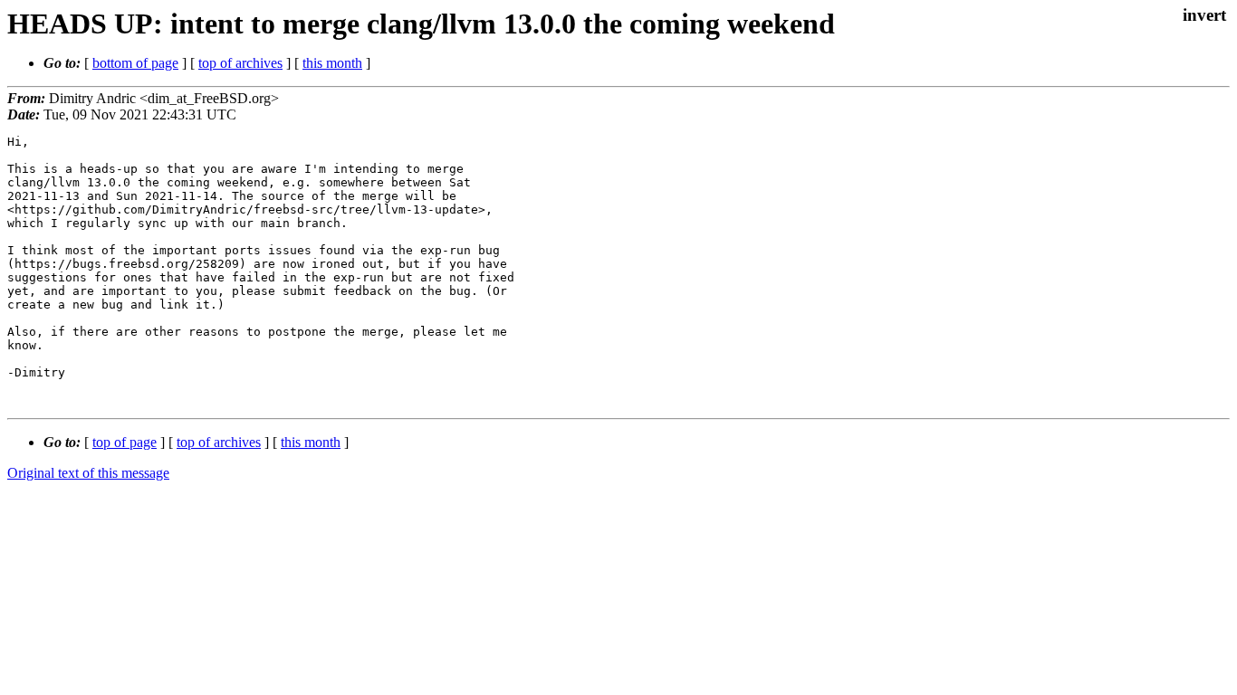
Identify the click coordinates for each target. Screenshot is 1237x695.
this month (332, 63)
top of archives (240, 63)
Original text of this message (88, 473)
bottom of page (135, 63)
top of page (124, 442)
